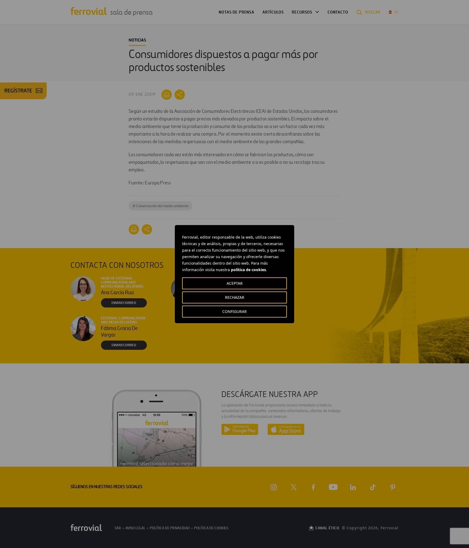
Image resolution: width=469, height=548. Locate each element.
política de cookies (248, 269)
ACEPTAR (235, 283)
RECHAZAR (234, 297)
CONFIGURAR (234, 311)
